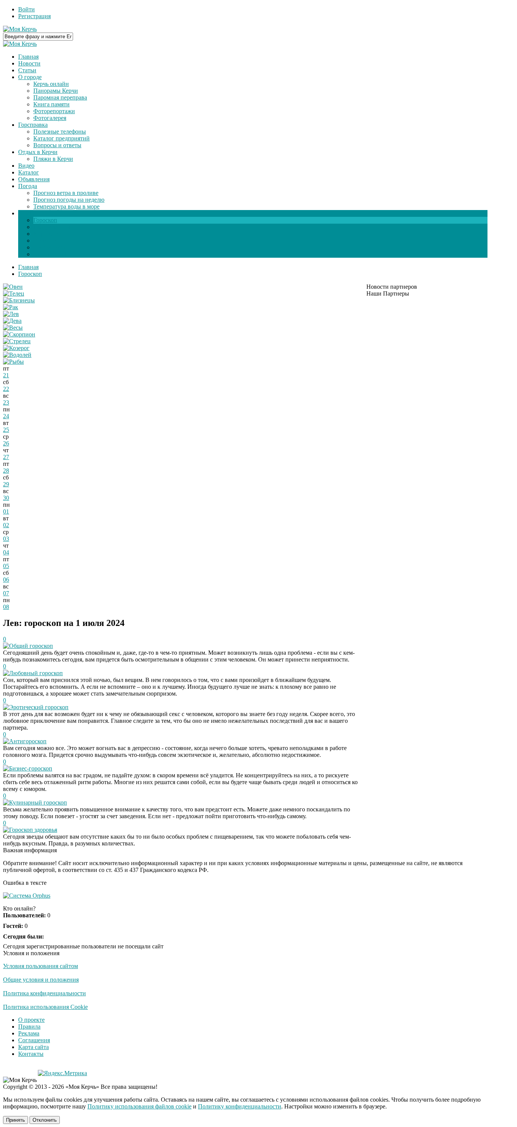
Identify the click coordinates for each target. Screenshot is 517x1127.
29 (6, 484)
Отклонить (45, 1120)
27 (6, 457)
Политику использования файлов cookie (139, 1106)
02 (6, 525)
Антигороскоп (28, 741)
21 (6, 375)
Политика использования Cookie (45, 1007)
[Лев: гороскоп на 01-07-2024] (11, 314)
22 (6, 389)
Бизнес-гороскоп (30, 768)
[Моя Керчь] (20, 29)
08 (6, 607)
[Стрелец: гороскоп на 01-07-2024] (17, 341)
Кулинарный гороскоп (38, 802)
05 (6, 566)
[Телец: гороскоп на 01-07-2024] (13, 293)
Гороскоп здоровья (33, 830)
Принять (15, 1120)
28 (6, 470)
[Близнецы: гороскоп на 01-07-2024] (19, 300)
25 (6, 430)
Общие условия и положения (41, 979)
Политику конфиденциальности (239, 1106)
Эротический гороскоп (39, 707)
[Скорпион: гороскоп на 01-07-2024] (19, 334)
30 (6, 498)
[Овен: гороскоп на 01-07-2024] (13, 286)
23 (6, 402)
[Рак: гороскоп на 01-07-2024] (10, 307)
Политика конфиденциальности (44, 993)
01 (6, 511)
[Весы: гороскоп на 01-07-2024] (13, 327)
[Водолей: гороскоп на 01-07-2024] (17, 355)
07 (6, 593)
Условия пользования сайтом (40, 966)
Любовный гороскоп (36, 673)
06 (6, 579)
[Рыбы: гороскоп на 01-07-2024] (13, 361)
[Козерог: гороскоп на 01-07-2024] (16, 348)
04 (6, 552)
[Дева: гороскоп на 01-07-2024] (12, 321)
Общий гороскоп (31, 646)
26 (6, 443)
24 (6, 416)
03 (6, 538)
